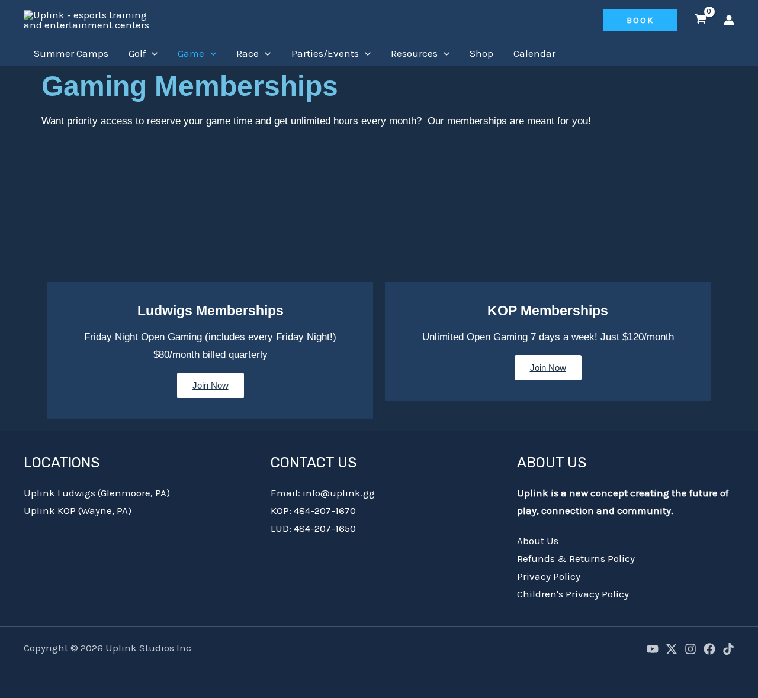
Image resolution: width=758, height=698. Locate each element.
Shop (481, 53)
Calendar (534, 53)
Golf (137, 53)
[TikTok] (728, 649)
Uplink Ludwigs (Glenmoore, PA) (97, 493)
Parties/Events (325, 53)
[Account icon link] (729, 20)
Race (247, 53)
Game (191, 53)
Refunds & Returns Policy (576, 558)
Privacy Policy (548, 576)
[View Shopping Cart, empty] (700, 20)
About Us (537, 541)
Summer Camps (71, 53)
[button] (640, 20)
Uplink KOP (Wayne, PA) (77, 510)
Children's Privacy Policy (573, 594)
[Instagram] (690, 649)
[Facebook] (709, 649)
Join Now (210, 385)
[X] (671, 649)
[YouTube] (653, 649)
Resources (414, 53)
